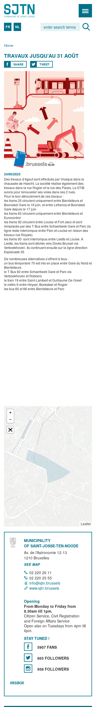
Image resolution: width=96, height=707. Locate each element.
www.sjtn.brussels (44, 588)
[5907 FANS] (28, 647)
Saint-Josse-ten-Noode (27, 10)
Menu (85, 10)
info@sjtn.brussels (44, 583)
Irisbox (17, 682)
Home (8, 45)
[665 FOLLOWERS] (28, 658)
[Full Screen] (10, 429)
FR (8, 26)
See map (32, 564)
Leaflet (86, 523)
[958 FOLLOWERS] (28, 668)
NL (17, 26)
